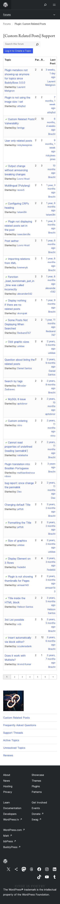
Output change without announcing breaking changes (16, 170)
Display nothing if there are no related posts (15, 304)
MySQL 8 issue (17, 399)
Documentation (12, 808)
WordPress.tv (12, 819)
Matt (7, 835)
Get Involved (39, 802)
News (6, 780)
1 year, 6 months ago (50, 207)
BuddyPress (12, 847)
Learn (6, 802)
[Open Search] (45, 5)
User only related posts (18, 140)
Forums (7, 14)
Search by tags (14, 381)
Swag (36, 819)
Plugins (36, 786)
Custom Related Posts (16, 717)
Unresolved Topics (14, 747)
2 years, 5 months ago (50, 345)
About (6, 775)
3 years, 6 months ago (50, 641)
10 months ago (51, 169)
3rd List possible (14, 619)
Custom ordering (17, 420)
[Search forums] (37, 44)
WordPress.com (14, 830)
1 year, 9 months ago (50, 304)
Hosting (7, 786)
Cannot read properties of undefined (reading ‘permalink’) (18, 446)
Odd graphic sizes (18, 341)
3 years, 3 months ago (50, 562)
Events (36, 808)
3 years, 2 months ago (50, 508)
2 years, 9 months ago (50, 363)
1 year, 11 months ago (50, 323)
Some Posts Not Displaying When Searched (16, 324)
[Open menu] (55, 5)
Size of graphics (17, 540)
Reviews (8, 755)
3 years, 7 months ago (50, 659)
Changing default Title (17, 504)
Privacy (7, 792)
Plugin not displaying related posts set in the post (18, 225)
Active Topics (11, 740)
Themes (36, 780)
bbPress (9, 841)
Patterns (37, 792)
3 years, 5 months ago (50, 601)
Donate (38, 813)
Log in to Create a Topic (18, 50)
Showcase (38, 775)
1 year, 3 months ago (50, 189)
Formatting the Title (19, 522)
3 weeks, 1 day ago (50, 73)
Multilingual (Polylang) (17, 185)
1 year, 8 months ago (50, 262)
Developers (9, 813)
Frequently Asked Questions (19, 725)
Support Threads (13, 732)
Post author (12, 240)
